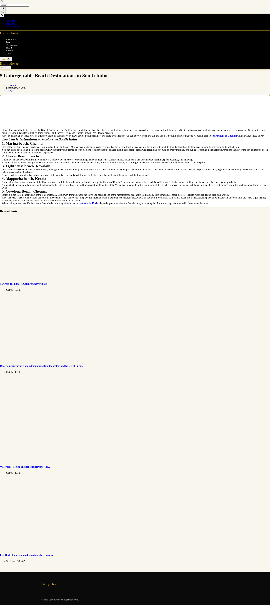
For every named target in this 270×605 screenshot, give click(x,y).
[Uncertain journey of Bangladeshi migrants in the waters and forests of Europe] (50, 359)
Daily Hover (9, 33)
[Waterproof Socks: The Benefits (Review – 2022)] (60, 460)
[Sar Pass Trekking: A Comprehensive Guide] (54, 277)
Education (11, 39)
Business (10, 42)
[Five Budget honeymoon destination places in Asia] (54, 549)
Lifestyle (10, 50)
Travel (9, 53)
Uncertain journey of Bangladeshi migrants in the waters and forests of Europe (41, 366)
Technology (11, 45)
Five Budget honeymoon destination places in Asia (26, 555)
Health (9, 48)
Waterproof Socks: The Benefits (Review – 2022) (25, 466)
